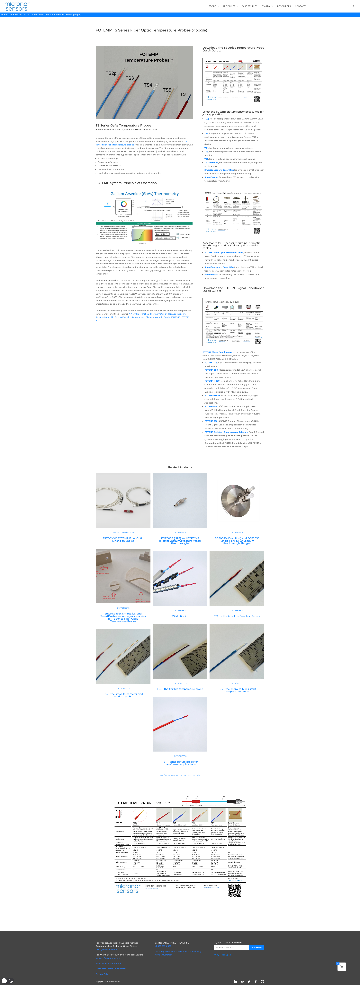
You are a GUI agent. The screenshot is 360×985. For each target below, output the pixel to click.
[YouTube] (242, 981)
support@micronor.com (108, 958)
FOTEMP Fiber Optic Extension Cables (223, 252)
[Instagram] (262, 981)
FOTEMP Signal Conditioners (217, 352)
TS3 (206, 133)
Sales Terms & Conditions (108, 963)
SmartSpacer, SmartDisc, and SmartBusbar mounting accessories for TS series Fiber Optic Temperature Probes (123, 617)
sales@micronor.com (106, 949)
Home (4, 14)
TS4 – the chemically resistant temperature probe (237, 690)
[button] (7, 981)
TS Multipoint (211, 162)
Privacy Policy (103, 974)
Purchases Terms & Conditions (111, 968)
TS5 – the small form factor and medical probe (123, 695)
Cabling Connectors (123, 533)
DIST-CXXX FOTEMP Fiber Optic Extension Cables (123, 539)
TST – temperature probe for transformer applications (180, 763)
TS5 (206, 151)
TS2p (207, 119)
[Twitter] (249, 981)
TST (206, 159)
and (219, 170)
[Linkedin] (235, 981)
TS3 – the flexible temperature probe (180, 689)
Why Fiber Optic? (223, 955)
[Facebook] (255, 981)
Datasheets (180, 533)
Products (13, 14)
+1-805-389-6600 (163, 946)
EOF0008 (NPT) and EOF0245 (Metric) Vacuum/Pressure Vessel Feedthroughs (180, 541)
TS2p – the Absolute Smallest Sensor (237, 616)
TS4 (206, 148)
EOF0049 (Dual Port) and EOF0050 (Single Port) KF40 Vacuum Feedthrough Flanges (237, 541)
